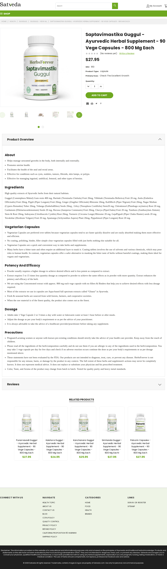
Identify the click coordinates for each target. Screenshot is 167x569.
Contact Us (48, 510)
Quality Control (51, 521)
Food (87, 506)
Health (88, 510)
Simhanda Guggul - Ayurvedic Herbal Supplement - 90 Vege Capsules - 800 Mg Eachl (112, 446)
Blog (45, 514)
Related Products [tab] (81, 399)
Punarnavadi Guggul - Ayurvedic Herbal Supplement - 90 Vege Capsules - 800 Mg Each (26, 446)
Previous (159, 560)
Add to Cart (26, 422)
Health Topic (49, 502)
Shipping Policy (50, 536)
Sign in (131, 502)
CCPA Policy (49, 517)
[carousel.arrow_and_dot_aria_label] (43, 127)
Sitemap (131, 506)
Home (87, 502)
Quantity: (90, 81)
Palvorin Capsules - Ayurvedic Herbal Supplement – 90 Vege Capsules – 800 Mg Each (140, 446)
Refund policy (49, 529)
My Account (156, 5)
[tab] (83, 139)
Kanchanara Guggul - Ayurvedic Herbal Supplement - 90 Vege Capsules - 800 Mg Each (83, 446)
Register (142, 502)
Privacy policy (50, 525)
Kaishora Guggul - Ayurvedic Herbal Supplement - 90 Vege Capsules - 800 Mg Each (55, 446)
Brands (88, 514)
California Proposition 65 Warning (60, 533)
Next (79, 115)
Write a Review (126, 53)
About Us (47, 506)
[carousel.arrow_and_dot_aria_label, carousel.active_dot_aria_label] (39, 127)
